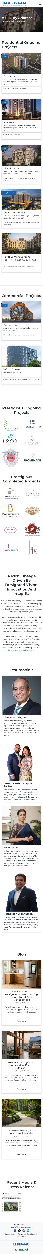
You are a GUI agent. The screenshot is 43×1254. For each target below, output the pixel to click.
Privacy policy (10, 1234)
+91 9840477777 (20, 1224)
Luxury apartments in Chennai (21, 650)
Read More (21, 1021)
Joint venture (21, 1236)
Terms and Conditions (26, 1234)
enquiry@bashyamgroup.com (21, 1227)
